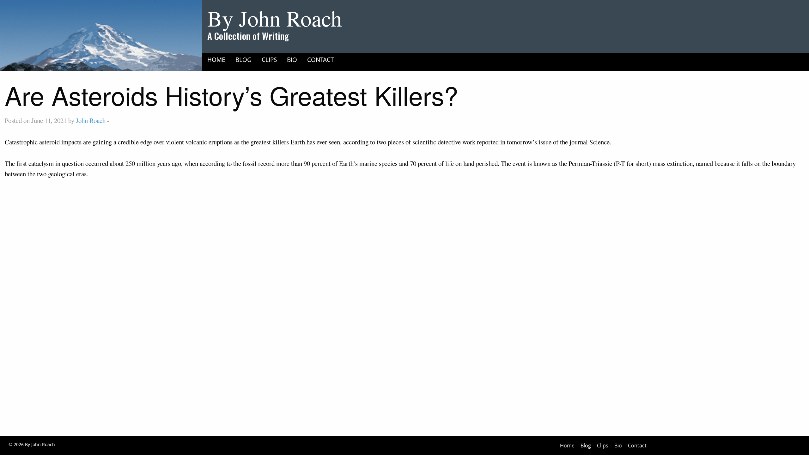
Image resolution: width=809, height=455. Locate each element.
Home (216, 59)
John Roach (91, 120)
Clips (269, 59)
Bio (292, 59)
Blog (243, 59)
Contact (320, 59)
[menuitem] (216, 59)
